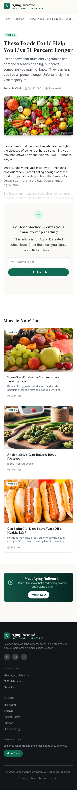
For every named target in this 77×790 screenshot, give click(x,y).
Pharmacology (12, 729)
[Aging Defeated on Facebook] (7, 657)
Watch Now (38, 594)
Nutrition (19, 18)
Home (7, 18)
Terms (42, 778)
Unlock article (38, 272)
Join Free (13, 753)
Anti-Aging (10, 704)
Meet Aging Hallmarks (16, 675)
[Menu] (70, 6)
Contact (54, 778)
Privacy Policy (26, 778)
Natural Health (12, 716)
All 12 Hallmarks (12, 681)
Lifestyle (8, 710)
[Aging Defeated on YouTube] (15, 657)
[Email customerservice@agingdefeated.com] (24, 657)
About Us (9, 687)
